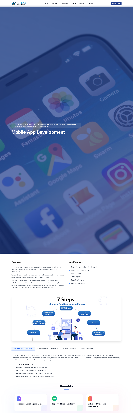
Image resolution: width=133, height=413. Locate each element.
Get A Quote (116, 3)
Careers (81, 3)
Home (46, 3)
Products (64, 3)
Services (54, 3)
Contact (90, 3)
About (74, 3)
